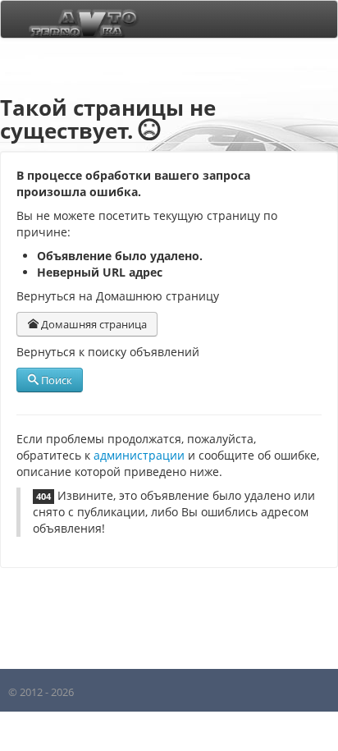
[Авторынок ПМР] (78, 19)
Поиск (55, 380)
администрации (139, 455)
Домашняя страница (93, 324)
